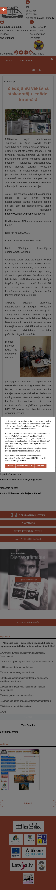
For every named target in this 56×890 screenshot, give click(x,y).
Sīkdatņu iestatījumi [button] (25, 466)
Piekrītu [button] (10, 466)
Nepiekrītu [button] (41, 466)
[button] (3, 10)
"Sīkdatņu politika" (19, 461)
